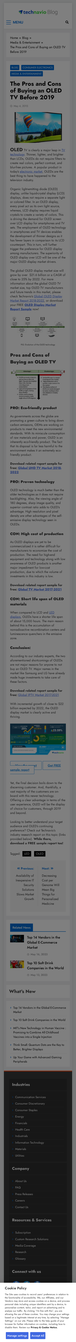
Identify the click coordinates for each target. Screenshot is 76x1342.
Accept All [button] (38, 1336)
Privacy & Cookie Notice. (44, 1327)
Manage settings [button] (17, 1336)
